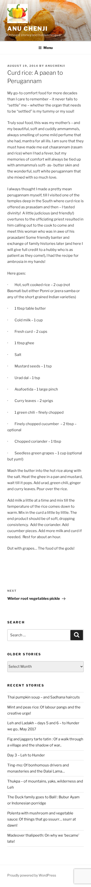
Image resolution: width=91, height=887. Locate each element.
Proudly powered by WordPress (31, 875)
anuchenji (55, 65)
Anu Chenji (27, 28)
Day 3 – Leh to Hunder (26, 755)
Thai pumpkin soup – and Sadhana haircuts (43, 697)
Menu (48, 48)
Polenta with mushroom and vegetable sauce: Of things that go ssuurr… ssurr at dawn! (41, 819)
